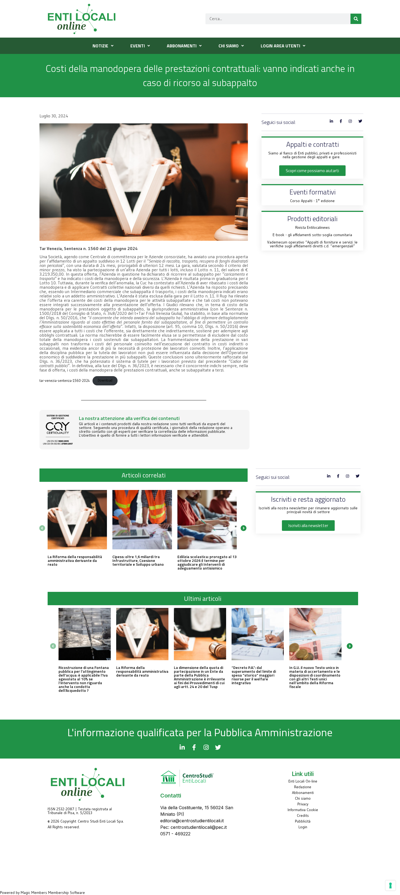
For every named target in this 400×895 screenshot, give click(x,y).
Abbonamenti (303, 792)
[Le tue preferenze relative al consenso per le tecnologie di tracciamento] (390, 885)
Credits (303, 815)
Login (303, 826)
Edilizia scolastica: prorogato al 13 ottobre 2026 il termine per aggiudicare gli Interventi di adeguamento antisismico (207, 562)
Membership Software (66, 892)
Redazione (302, 786)
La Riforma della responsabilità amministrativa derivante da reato (75, 560)
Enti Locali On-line (302, 781)
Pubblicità (302, 821)
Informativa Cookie (303, 809)
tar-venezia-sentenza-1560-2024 (64, 380)
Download (105, 380)
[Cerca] (355, 19)
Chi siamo (303, 798)
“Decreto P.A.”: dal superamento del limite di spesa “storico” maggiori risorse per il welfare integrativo (254, 675)
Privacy (302, 804)
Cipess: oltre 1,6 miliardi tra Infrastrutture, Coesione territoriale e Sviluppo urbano (138, 560)
